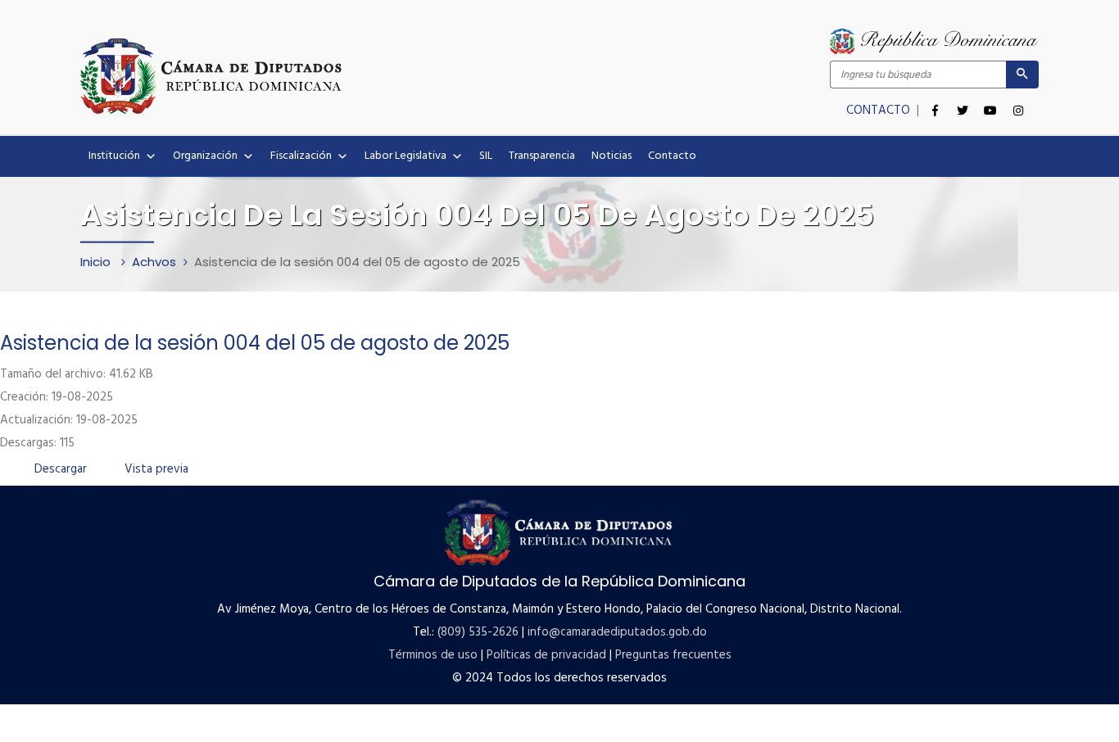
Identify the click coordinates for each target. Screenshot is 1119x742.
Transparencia (542, 156)
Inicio (97, 261)
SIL (485, 156)
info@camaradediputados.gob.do (617, 632)
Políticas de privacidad (546, 655)
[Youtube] (990, 101)
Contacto (672, 156)
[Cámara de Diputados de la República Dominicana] (320, 75)
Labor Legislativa (405, 156)
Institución (114, 156)
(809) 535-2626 (478, 632)
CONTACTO (879, 110)
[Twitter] (962, 101)
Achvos (154, 261)
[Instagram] (1018, 101)
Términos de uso (433, 655)
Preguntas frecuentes (673, 655)
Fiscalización (301, 156)
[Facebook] (934, 101)
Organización (205, 156)
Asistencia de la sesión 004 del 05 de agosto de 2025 (255, 342)
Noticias (611, 156)
